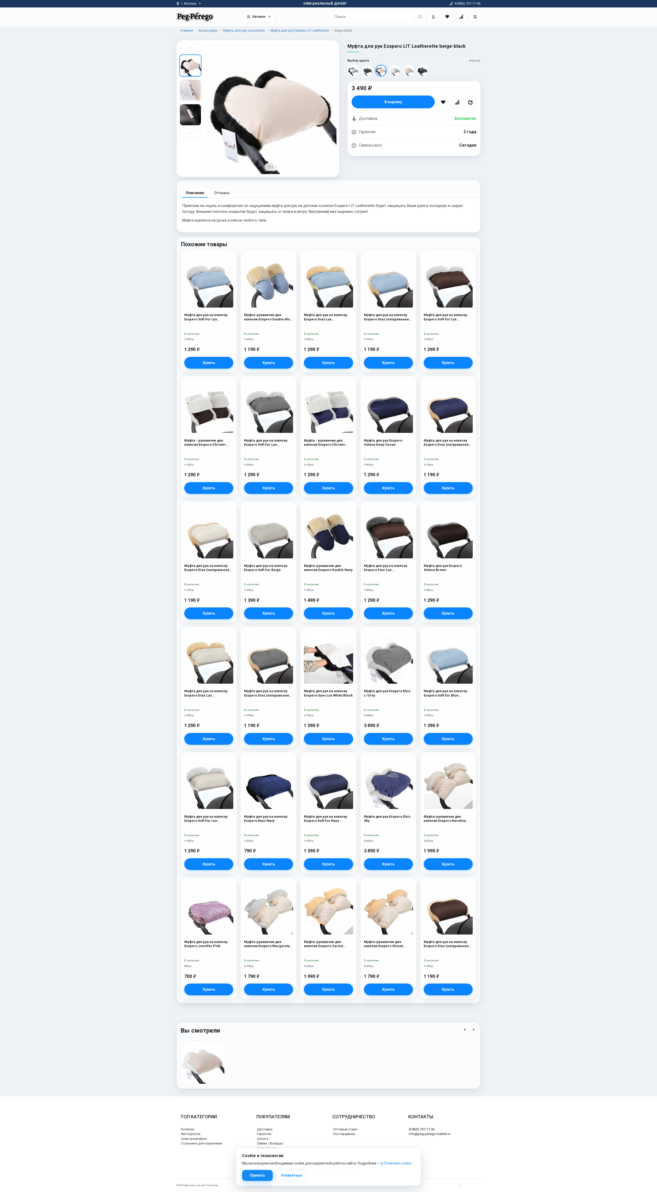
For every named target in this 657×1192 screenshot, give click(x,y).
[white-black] (353, 70)
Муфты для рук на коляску (244, 30)
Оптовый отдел (345, 1129)
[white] (394, 70)
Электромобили (194, 1139)
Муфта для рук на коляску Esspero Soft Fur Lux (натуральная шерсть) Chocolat (445, 317)
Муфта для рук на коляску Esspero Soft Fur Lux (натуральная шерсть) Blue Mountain (207, 317)
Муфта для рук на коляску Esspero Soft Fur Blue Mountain (445, 693)
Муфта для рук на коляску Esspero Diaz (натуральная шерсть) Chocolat (446, 944)
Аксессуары (208, 30)
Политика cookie (471, 1185)
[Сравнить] (456, 102)
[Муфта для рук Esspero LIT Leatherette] (202, 1062)
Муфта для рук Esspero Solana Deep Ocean (383, 442)
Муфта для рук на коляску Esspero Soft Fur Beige (265, 568)
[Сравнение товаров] (461, 16)
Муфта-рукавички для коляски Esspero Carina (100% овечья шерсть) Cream (328, 944)
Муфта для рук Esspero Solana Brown (443, 568)
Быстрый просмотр (208, 266)
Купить (209, 363)
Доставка (265, 1129)
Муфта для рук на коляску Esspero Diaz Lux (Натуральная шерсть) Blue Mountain (327, 317)
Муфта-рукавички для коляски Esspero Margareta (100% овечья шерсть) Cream (268, 944)
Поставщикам (344, 1134)
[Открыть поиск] (420, 17)
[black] (422, 70)
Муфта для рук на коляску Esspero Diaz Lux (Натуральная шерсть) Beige (208, 693)
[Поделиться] (470, 102)
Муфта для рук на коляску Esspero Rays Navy (265, 819)
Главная (186, 30)
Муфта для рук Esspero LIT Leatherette (299, 30)
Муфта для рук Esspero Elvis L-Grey (387, 693)
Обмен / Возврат (270, 1143)
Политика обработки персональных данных (433, 1185)
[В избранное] (443, 102)
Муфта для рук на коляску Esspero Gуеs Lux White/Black (328, 693)
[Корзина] (474, 16)
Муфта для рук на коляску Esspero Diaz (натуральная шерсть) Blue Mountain (386, 317)
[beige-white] (408, 70)
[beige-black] (381, 70)
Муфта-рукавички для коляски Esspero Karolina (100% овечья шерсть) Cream (448, 819)
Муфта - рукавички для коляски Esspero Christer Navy (324, 442)
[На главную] (195, 16)
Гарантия (264, 1134)
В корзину (393, 102)
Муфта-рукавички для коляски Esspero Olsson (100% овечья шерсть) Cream (388, 944)
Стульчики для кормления (201, 1143)
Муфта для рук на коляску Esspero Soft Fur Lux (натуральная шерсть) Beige (208, 819)
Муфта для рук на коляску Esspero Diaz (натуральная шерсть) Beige (206, 568)
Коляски (187, 1129)
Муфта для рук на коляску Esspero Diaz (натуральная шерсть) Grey (266, 693)
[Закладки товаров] (447, 16)
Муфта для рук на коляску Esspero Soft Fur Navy (325, 819)
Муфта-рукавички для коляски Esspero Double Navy (328, 568)
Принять (257, 1175)
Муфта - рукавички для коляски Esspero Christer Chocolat (205, 442)
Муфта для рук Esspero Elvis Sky (387, 819)
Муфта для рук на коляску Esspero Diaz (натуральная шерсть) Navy (446, 442)
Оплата (262, 1139)
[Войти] (433, 16)
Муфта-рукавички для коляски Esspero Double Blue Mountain (268, 317)
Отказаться (291, 1175)
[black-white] (367, 70)
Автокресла (190, 1134)
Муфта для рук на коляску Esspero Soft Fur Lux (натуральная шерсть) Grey (267, 442)
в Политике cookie (396, 1163)
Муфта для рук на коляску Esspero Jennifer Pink (206, 944)
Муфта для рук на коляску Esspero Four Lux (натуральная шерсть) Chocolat (385, 568)
